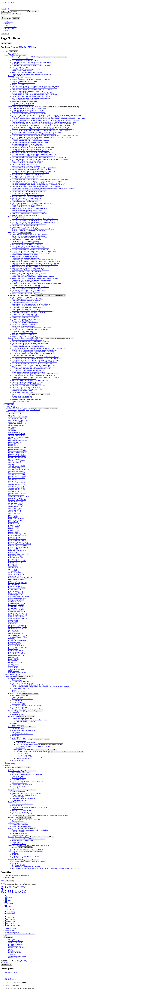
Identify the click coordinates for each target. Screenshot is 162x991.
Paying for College (13, 716)
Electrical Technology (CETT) (17, 534)
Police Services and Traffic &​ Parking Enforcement (27, 793)
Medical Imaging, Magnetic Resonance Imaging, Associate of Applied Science (35, 265)
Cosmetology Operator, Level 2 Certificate (24, 302)
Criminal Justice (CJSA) (15, 505)
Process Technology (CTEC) (16, 652)
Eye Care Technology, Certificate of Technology (26, 244)
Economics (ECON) (14, 523)
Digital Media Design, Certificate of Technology (26, 64)
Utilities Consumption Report (17, 956)
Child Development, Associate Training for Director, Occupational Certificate (35, 219)
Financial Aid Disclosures (15, 944)
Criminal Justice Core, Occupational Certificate (26, 314)
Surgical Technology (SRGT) (17, 669)
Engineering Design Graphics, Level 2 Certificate (26, 384)
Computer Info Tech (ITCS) (16, 483)
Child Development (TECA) (16, 462)
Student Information (14, 727)
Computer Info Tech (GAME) (17, 476)
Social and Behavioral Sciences (17, 394)
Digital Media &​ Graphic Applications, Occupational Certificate (31, 65)
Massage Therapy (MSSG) (16, 600)
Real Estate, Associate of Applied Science (24, 101)
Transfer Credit (20, 748)
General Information (10, 27)
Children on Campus (18, 797)
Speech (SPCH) (13, 667)
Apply (2, 880)
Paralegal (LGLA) (13, 639)
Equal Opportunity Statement (30, 961)
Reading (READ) (13, 659)
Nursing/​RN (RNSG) (14, 632)
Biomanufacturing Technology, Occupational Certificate (28, 146)
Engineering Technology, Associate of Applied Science (28, 385)
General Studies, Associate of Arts (22, 398)
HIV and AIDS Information (20, 812)
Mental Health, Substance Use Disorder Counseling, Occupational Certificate (35, 278)
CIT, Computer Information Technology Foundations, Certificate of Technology (35, 357)
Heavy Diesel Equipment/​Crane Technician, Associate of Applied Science (34, 171)
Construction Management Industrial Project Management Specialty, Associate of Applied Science (41, 157)
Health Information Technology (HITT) (20, 578)
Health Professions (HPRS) (16, 579)
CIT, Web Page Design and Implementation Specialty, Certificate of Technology (35, 377)
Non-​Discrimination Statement (21, 773)
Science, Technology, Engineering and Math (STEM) (24, 338)
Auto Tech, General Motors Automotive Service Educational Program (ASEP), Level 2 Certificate (41, 125)
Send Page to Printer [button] (10, 972)
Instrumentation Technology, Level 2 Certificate (26, 193)
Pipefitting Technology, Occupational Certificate (26, 200)
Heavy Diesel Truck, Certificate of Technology (26, 178)
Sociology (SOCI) (13, 664)
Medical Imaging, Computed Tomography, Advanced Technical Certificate (34, 260)
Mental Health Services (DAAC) (18, 613)
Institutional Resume (14, 951)
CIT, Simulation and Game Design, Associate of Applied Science (31, 368)
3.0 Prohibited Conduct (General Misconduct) (25, 856)
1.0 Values (15, 853)
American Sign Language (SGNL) (18, 420)
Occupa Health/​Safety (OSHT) (17, 635)
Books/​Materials (9, 403)
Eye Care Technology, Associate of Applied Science (27, 243)
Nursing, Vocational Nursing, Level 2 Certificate (26, 285)
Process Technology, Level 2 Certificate (24, 206)
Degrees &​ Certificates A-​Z (12, 674)
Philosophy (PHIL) (14, 642)
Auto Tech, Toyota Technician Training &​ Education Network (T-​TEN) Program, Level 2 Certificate (42, 137)
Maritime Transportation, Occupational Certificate (26, 198)
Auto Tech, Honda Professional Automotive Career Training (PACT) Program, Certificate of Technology (43, 129)
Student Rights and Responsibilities (22, 749)
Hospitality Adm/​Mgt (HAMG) (17, 583)
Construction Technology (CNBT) (18, 496)
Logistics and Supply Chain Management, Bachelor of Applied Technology (34, 94)
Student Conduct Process (19, 858)
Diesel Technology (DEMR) (16, 518)
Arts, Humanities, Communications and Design (22, 57)
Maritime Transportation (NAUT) (18, 598)
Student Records (13, 847)
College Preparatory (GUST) (16, 466)
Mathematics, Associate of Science (22, 390)
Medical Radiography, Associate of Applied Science (27, 271)
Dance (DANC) (13, 515)
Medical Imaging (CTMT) (16, 605)
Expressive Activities (18, 832)
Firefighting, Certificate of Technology (23, 334)
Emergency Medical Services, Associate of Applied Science (29, 238)
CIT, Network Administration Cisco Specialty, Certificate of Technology (33, 367)
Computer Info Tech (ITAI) (16, 479)
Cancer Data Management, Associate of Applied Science (28, 236)
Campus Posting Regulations (20, 833)
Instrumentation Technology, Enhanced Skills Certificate (28, 191)
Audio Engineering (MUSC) (16, 435)
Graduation (15, 712)
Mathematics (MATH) (14, 601)
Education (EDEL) (14, 527)
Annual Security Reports (15, 941)
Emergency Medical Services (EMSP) (19, 544)
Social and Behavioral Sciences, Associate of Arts (26, 399)
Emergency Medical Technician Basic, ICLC (25, 241)
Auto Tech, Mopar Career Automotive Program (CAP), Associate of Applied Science (37, 132)
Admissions (11, 678)
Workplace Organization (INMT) (18, 672)
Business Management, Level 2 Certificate (24, 81)
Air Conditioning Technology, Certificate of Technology (28, 110)
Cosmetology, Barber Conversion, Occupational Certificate (29, 306)
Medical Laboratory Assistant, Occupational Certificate (28, 268)
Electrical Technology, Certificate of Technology (26, 162)
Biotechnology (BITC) (15, 442)
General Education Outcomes (20, 707)
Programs (7, 23)
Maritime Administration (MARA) (18, 596)
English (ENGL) (13, 552)
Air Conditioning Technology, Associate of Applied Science (29, 108)
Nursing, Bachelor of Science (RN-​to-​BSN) (25, 282)
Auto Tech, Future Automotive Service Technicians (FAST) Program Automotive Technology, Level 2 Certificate (45, 120)
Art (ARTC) (12, 427)
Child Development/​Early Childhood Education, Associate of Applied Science (35, 220)
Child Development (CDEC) (16, 461)
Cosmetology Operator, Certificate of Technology (26, 300)
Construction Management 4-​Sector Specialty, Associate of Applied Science (34, 154)
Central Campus (10, 917)
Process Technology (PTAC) (16, 654)
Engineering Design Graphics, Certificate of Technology (28, 382)
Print (9, 880)
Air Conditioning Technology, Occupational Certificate (28, 112)
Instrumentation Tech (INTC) (17, 588)
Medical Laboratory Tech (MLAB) (18, 611)
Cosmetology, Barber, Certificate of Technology (26, 309)
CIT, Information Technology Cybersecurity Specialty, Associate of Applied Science (37, 358)
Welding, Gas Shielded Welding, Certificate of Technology (29, 213)
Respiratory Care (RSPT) (15, 662)
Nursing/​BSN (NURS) (15, 630)
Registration (15, 735)
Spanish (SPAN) (13, 666)
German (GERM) (13, 571)
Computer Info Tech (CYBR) (17, 474)
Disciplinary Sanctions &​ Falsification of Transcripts (35, 746)
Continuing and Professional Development (17, 408)
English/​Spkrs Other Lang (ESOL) (18, 554)
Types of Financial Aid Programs (25, 721)
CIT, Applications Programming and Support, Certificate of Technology (33, 352)
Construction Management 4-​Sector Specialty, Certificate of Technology (33, 156)
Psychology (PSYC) (14, 657)
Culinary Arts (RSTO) (14, 513)
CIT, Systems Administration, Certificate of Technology (28, 372)
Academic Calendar (18, 729)
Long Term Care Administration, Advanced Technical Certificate (31, 98)
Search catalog (5, 11)
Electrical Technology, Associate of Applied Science (27, 161)
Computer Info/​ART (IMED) (17, 493)
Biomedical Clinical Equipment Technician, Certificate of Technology (32, 149)
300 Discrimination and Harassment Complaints (26, 867)
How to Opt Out (17, 788)
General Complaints (25, 755)
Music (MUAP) (13, 620)
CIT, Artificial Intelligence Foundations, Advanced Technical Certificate (33, 353)
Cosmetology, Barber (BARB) (17, 500)
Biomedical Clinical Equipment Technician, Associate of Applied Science (33, 147)
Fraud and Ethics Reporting (16, 947)
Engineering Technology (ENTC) (18, 550)
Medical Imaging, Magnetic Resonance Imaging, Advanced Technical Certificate (36, 263)
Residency (15, 723)
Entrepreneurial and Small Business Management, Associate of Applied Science (35, 86)
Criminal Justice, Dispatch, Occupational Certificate (27, 319)
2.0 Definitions (16, 854)
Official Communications (19, 783)
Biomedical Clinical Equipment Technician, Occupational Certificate (32, 152)
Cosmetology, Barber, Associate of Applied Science (27, 307)
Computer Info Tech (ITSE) (16, 488)
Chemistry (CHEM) (14, 459)
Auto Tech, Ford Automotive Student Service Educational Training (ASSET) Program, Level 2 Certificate (43, 117)
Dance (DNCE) (13, 517)
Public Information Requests (20, 835)
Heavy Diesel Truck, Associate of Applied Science (27, 176)
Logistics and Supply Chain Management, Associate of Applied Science (33, 93)
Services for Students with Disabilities (23, 814)
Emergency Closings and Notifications (23, 798)
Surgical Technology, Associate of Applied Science (27, 293)
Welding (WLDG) (13, 671)
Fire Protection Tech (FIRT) (16, 564)
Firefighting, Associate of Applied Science (24, 333)
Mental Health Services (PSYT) (17, 616)
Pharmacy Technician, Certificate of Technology (26, 288)
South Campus (10, 923)
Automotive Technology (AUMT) (18, 437)
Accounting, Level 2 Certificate (21, 78)
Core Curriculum (17, 700)
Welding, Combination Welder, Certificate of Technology (29, 212)
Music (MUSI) (12, 623)
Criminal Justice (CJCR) (15, 501)
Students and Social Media (20, 824)
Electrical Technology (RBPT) (17, 540)
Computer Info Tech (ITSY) (16, 491)
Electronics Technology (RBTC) (18, 542)
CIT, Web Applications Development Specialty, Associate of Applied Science (35, 374)
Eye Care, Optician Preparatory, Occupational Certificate (29, 246)
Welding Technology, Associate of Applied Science (27, 210)
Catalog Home (8, 22)
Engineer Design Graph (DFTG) (18, 547)
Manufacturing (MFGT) (15, 594)
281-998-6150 (10, 909)
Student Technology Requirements (22, 826)
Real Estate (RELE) (14, 661)
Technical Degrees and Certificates (22, 699)
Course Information (18, 702)
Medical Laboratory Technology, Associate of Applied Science (30, 270)
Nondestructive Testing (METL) (17, 625)
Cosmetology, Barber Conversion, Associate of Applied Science (31, 304)
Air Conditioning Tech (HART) (17, 418)
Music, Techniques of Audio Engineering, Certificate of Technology (32, 74)
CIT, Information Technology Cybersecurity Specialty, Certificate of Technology (36, 360)
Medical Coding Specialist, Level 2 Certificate (25, 258)
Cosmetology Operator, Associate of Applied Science (27, 299)
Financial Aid (16, 718)
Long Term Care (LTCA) (15, 591)
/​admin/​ (6, 51)
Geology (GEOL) (13, 569)
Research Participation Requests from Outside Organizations (30, 830)
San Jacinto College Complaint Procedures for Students (32, 751)
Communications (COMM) (16, 471)
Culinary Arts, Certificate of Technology (24, 324)
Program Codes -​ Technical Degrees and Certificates (27, 709)
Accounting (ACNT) (14, 415)
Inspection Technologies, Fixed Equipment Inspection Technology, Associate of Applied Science (40, 179)
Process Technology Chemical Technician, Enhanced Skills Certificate (33, 203)
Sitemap (6, 935)
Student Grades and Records (20, 739)
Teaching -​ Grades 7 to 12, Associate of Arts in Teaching (28, 230)
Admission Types (17, 680)
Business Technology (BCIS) (17, 457)
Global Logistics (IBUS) (15, 572)
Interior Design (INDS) (15, 589)
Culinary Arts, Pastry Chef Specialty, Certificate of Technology (30, 329)
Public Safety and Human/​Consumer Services (21, 295)
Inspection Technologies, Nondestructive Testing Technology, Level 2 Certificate (36, 186)
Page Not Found (13, 53)
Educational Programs (14, 693)
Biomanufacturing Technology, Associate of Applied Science (30, 142)
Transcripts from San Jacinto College (27, 744)
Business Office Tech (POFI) (17, 452)
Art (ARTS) (11, 429)
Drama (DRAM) (13, 522)
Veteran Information (18, 760)
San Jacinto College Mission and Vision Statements (27, 774)
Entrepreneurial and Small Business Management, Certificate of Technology (34, 88)
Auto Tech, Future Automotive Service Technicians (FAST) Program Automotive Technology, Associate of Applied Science (48, 118)
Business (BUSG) (13, 444)
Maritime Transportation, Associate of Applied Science (28, 195)
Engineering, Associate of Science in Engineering (26, 387)
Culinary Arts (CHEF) (14, 508)
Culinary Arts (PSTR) (14, 512)
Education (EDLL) (14, 528)
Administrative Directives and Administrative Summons (28, 839)
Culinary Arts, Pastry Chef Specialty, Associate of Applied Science (31, 328)
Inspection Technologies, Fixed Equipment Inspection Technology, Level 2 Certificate (37, 181)
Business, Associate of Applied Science (23, 83)
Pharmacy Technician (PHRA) (17, 640)
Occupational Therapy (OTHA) (17, 637)
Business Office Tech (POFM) (17, 454)
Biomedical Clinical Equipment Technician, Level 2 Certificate (30, 151)
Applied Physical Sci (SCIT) (16, 425)
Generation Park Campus (13, 925)
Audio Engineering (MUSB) (16, 434)
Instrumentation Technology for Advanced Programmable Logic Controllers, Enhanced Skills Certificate (43, 188)
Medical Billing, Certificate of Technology (24, 256)
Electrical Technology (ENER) (17, 539)
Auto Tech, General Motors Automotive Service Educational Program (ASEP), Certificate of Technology (43, 124)
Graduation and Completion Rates (22, 784)
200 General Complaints (19, 865)
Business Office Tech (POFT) (17, 456)
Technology (11, 823)
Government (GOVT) (14, 576)
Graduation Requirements (15, 711)
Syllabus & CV (12, 954)
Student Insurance (17, 809)
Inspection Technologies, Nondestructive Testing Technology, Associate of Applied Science (39, 183)
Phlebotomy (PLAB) (14, 644)
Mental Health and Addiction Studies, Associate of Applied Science (32, 273)
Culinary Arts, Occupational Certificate (23, 326)
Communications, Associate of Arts (22, 59)
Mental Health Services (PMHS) (17, 615)
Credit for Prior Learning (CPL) (25, 742)
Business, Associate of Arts (20, 84)
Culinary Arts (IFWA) (14, 510)
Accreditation (12, 939)
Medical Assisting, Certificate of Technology (25, 254)
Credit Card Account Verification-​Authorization (26, 819)
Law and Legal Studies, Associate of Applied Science (28, 91)
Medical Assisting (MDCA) (16, 603)
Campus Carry (16, 732)
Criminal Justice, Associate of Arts (22, 396)
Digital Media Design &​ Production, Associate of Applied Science (31, 62)
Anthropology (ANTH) (15, 422)
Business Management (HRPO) (17, 449)
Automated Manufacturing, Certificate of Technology (28, 340)
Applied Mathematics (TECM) (17, 423)
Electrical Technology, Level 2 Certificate (24, 164)
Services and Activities (18, 737)
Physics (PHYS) (13, 649)
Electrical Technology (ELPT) (17, 537)
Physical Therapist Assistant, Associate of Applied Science (29, 290)
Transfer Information (18, 714)
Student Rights (16, 842)
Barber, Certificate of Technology (22, 297)
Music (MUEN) (13, 622)
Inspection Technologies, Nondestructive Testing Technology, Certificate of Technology (38, 184)
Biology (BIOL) (13, 439)
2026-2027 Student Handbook (13, 985)
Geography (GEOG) (14, 567)
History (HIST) (12, 581)
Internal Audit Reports (14, 952)
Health (10, 802)
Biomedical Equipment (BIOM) (17, 440)
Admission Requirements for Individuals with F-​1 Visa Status (30, 685)
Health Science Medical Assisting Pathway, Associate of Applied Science (33, 249)
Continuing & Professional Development (16, 875)
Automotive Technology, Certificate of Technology (27, 139)
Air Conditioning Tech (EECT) (17, 417)
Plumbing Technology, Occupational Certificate (26, 201)
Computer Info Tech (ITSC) (16, 486)
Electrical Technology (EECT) (17, 535)
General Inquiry (10, 912)
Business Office (13, 817)
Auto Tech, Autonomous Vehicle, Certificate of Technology (29, 113)
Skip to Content (9, 2)
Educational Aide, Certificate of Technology (25, 225)
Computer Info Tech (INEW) (17, 478)
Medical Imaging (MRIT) (15, 608)
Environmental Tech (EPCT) (16, 559)
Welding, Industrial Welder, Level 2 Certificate (25, 215)
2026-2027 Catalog (10, 979)
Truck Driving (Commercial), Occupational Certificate (24, 410)
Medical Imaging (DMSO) (16, 606)
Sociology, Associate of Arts (20, 401)
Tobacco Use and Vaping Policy (21, 810)
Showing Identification (19, 791)
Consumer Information (15, 942)
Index (6, 30)
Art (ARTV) (12, 430)
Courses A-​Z (8, 411)
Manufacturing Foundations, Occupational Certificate (28, 389)
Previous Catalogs (9, 764)
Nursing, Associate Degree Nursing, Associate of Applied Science (31, 280)
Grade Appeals (24, 753)
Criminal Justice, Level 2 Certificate (22, 321)
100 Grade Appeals (17, 863)
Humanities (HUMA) (14, 584)
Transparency (9, 937)
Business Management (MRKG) (17, 451)
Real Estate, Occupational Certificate (23, 105)
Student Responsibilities (19, 844)
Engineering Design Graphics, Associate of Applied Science (30, 380)
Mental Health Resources (11, 932)
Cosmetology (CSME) (15, 498)
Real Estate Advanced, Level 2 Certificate (24, 100)
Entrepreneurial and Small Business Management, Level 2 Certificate (32, 89)
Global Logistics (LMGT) (16, 574)
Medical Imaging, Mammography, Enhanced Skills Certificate (30, 266)
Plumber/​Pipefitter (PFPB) (16, 650)
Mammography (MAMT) (15, 593)
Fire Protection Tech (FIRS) (16, 562)
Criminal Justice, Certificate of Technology (24, 317)
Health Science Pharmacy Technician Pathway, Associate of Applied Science (34, 251)
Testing (14, 690)
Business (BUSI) (13, 445)
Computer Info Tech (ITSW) (16, 490)
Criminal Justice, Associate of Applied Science (25, 316)
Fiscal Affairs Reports (14, 946)
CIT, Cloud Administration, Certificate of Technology (28, 355)
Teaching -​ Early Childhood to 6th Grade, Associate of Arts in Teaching (33, 229)
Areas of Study (8, 55)
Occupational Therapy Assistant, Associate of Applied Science (30, 287)
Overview (11, 769)
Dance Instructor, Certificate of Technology (25, 60)
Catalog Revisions (9, 406)
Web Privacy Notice (14, 958)
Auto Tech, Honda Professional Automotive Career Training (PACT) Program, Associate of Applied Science (44, 127)
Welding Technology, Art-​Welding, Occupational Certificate (29, 208)
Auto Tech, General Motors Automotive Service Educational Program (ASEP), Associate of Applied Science (44, 122)
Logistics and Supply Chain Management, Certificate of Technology (32, 96)
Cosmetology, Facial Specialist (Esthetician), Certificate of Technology (33, 311)
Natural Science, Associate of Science (23, 392)
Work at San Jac (9, 930)
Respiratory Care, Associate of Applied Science (26, 292)
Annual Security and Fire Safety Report (23, 730)
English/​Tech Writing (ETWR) (17, 556)
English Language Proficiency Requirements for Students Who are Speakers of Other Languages (40, 686)
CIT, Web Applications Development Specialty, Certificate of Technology (34, 375)
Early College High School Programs (23, 683)
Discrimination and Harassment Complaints (32, 757)
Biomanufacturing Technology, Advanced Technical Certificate (30, 140)
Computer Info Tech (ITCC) (16, 481)
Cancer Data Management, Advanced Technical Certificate (29, 234)
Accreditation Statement (19, 778)
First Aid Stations (17, 805)
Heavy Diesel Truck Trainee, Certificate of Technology (28, 174)
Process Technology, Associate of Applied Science (27, 205)
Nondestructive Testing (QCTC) (17, 628)
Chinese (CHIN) (13, 464)
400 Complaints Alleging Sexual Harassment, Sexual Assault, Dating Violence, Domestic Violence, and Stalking (45, 868)
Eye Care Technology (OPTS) (17, 561)
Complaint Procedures (14, 860)
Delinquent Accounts (18, 821)
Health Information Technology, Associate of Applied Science (30, 248)
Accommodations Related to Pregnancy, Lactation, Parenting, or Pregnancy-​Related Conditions (40, 815)
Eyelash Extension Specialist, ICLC (22, 331)
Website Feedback (11, 913)
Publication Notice (17, 776)
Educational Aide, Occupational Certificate (24, 227)
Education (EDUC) (14, 532)
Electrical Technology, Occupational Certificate (26, 166)
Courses (6, 25)
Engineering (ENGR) (14, 549)
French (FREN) (13, 566)
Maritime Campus (11, 921)
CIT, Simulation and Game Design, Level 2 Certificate (28, 370)
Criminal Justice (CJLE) (15, 503)
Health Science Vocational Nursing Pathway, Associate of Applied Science (34, 253)
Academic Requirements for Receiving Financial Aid (31, 720)
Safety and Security (14, 790)
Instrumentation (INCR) (15, 586)
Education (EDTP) (13, 530)
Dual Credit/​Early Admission (20, 681)
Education (11, 217)
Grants (10, 949)
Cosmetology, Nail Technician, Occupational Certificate (28, 312)
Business (11, 76)
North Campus (10, 919)
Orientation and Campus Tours (21, 688)
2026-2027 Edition (18, 47)
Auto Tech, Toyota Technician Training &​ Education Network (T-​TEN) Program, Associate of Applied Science (45, 135)
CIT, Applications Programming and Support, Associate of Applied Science (34, 350)
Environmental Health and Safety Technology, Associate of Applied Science (34, 168)
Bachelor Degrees (17, 697)
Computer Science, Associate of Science (24, 379)
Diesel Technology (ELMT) (16, 520)
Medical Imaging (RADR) (16, 610)
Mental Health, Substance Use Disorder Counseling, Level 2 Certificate (33, 276)
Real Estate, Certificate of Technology (23, 103)
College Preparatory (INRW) (16, 468)
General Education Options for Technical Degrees (27, 705)
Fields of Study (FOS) (18, 704)
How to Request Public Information (22, 734)
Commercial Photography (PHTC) (18, 469)
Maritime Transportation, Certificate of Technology (27, 196)
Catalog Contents (9, 404)
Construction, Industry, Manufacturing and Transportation (25, 106)
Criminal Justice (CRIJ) (15, 506)
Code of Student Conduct (15, 851)
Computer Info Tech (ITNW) (17, 484)
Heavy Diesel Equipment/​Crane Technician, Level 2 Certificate (30, 173)
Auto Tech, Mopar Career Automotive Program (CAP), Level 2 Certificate (34, 134)
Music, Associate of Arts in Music (22, 70)
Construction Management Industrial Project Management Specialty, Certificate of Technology (40, 159)
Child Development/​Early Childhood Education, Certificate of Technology (34, 222)
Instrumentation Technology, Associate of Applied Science (29, 190)
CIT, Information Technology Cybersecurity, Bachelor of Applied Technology (35, 362)
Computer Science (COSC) (16, 495)
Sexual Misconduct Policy (23, 758)
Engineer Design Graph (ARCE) (18, 545)
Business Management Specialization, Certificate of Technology (31, 79)
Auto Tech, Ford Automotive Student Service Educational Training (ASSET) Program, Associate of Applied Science (46, 115)
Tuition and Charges (18, 725)
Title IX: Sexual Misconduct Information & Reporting (20, 934)
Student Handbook (10, 28)
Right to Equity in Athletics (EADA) (23, 786)
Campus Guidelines (14, 828)
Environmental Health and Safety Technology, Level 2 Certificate (31, 169)
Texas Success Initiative (19, 692)
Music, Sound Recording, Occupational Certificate (27, 72)
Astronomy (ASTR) (14, 432)
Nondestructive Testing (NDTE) (17, 627)
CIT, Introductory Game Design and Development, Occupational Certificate (34, 365)
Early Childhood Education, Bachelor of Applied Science (29, 224)
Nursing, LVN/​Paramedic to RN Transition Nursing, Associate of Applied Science (36, 283)
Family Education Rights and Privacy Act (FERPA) (27, 849)
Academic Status (21, 741)
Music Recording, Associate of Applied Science (26, 69)
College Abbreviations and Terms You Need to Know (28, 781)
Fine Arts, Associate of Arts (20, 67)
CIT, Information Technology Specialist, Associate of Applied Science (32, 363)
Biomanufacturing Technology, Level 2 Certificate (27, 144)
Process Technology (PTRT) (16, 655)
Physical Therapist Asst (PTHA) (17, 647)
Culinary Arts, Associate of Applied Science (25, 322)
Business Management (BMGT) (17, 447)
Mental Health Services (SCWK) (18, 618)
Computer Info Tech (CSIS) (16, 473)
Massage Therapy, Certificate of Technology (25, 336)
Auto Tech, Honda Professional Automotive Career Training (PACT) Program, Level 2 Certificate (41, 130)
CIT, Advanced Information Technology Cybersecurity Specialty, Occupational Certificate (38, 348)
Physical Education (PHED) (16, 645)
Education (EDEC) (14, 525)
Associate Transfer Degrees (20, 695)
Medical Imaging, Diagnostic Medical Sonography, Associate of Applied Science (36, 261)
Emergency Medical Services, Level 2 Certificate (26, 239)
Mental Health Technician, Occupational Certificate (27, 275)
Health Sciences (13, 232)
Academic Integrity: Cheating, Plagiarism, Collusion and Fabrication (28, 845)
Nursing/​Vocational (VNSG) (16, 633)
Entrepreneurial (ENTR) (15, 557)
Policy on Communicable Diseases (22, 804)
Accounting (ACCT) (14, 413)
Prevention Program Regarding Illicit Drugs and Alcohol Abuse (31, 807)
